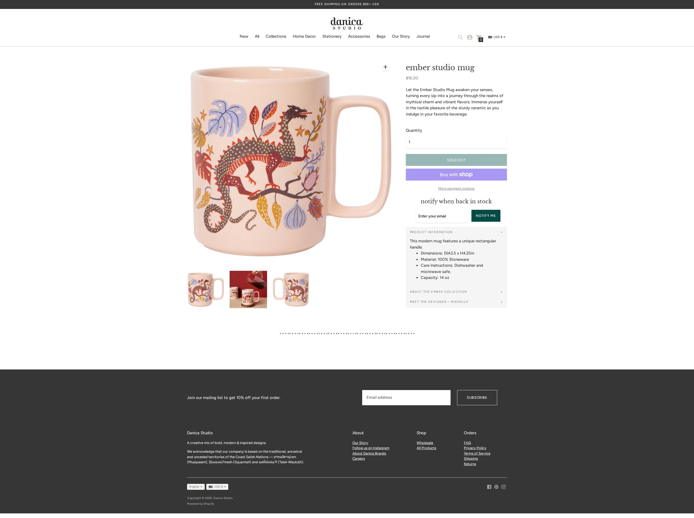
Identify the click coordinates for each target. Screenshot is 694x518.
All (257, 36)
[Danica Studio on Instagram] (503, 486)
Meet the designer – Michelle (439, 302)
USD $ (218, 486)
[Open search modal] (460, 37)
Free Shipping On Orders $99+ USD (347, 4)
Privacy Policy (475, 448)
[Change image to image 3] (291, 289)
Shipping (471, 458)
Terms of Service (477, 453)
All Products (426, 448)
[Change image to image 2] (248, 289)
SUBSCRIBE (477, 397)
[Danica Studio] (347, 24)
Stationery (332, 36)
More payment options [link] (456, 188)
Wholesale (425, 443)
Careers (358, 458)
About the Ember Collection (438, 292)
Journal (423, 36)
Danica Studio (222, 498)
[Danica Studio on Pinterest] (496, 486)
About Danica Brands (369, 453)
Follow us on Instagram (370, 448)
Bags (381, 36)
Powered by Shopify (200, 504)
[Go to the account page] (470, 37)
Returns (470, 464)
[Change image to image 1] (205, 290)
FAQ (467, 443)
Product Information (431, 232)
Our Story (401, 36)
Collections (276, 36)
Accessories (359, 36)
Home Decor (304, 36)
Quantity (414, 130)
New (244, 36)
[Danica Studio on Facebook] (489, 486)
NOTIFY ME (486, 216)
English (194, 486)
